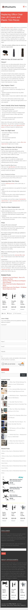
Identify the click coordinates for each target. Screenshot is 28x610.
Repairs (10, 313)
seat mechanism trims (15, 200)
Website (3, 351)
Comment (4, 324)
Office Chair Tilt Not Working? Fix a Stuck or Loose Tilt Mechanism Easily (17, 384)
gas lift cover (12, 167)
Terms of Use (10, 605)
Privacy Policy (16, 605)
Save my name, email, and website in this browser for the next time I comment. (13, 358)
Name (3, 341)
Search (3, 372)
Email (3, 346)
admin (4, 313)
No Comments (18, 313)
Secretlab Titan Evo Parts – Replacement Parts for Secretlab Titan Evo (17, 404)
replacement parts (5, 269)
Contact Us (23, 605)
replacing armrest (10, 183)
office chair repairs (8, 27)
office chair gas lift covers (7, 125)
